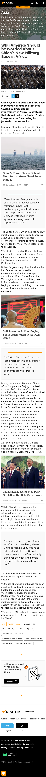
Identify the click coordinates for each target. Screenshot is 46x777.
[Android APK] (9, 755)
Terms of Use (24, 741)
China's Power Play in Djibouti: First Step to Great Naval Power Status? (23, 176)
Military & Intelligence (9, 629)
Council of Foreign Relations (12, 639)
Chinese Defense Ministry (33, 639)
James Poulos (7, 634)
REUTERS (6, 91)
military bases (7, 643)
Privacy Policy (28, 744)
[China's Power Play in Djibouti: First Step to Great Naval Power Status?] (23, 153)
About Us (5, 741)
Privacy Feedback (8, 747)
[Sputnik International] (7, 4)
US (34, 624)
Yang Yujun (19, 634)
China (22, 629)
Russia (24, 719)
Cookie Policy (16, 744)
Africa (18, 624)
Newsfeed (26, 624)
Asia (3, 624)
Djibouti (30, 629)
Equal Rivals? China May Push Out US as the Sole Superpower (22, 493)
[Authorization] (31, 2)
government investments (23, 643)
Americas (14, 719)
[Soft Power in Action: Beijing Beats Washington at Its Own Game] (23, 311)
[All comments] (3, 773)
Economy (34, 719)
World (10, 624)
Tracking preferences (24, 747)
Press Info (14, 741)
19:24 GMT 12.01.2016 (10, 61)
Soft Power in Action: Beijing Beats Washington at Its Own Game (21, 335)
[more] (41, 184)
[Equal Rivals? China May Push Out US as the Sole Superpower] (23, 472)
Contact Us (5, 744)
